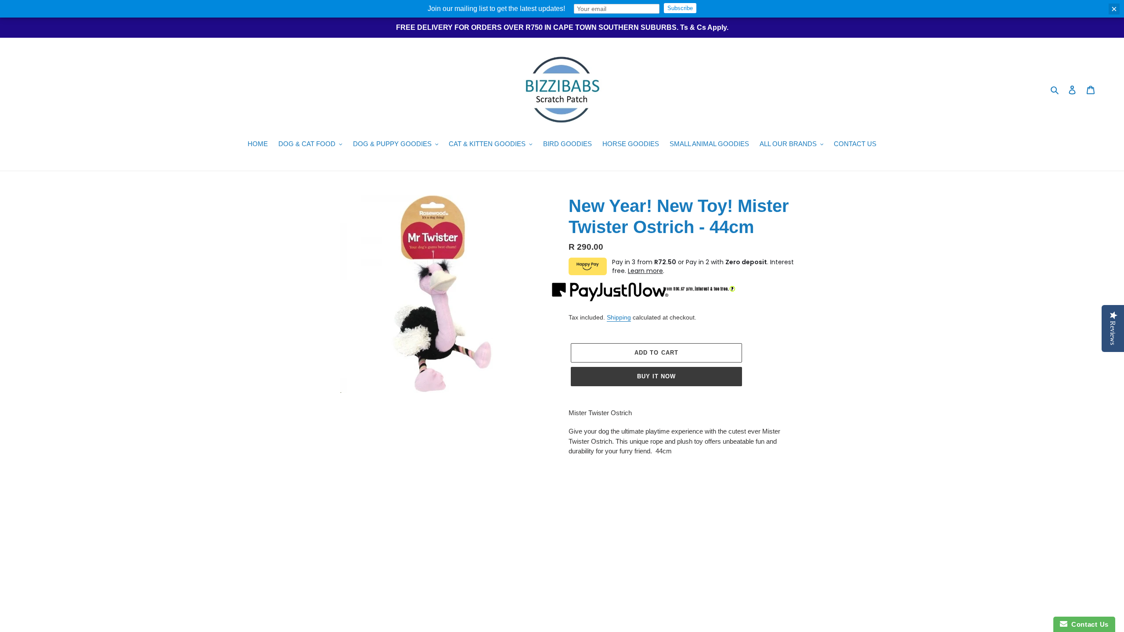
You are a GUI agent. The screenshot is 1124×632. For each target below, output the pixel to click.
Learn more (645, 270)
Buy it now (656, 376)
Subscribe (680, 8)
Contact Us (1088, 624)
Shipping (619, 317)
